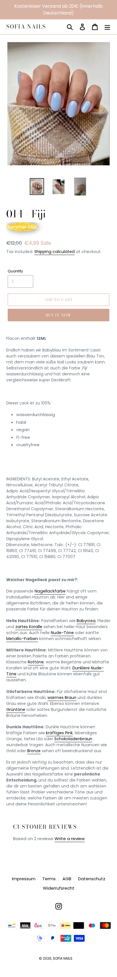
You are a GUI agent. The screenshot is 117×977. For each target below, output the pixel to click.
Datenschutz (91, 879)
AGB (66, 879)
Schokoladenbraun (73, 739)
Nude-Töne (62, 632)
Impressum (23, 879)
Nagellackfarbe (50, 591)
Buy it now (58, 315)
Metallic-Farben (22, 638)
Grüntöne (15, 709)
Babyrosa (86, 621)
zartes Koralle (28, 627)
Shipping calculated (54, 251)
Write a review (70, 839)
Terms (49, 879)
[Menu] (107, 27)
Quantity (15, 271)
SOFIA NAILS (26, 27)
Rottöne (36, 662)
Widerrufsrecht (58, 888)
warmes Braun (61, 697)
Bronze (34, 751)
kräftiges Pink (59, 733)
